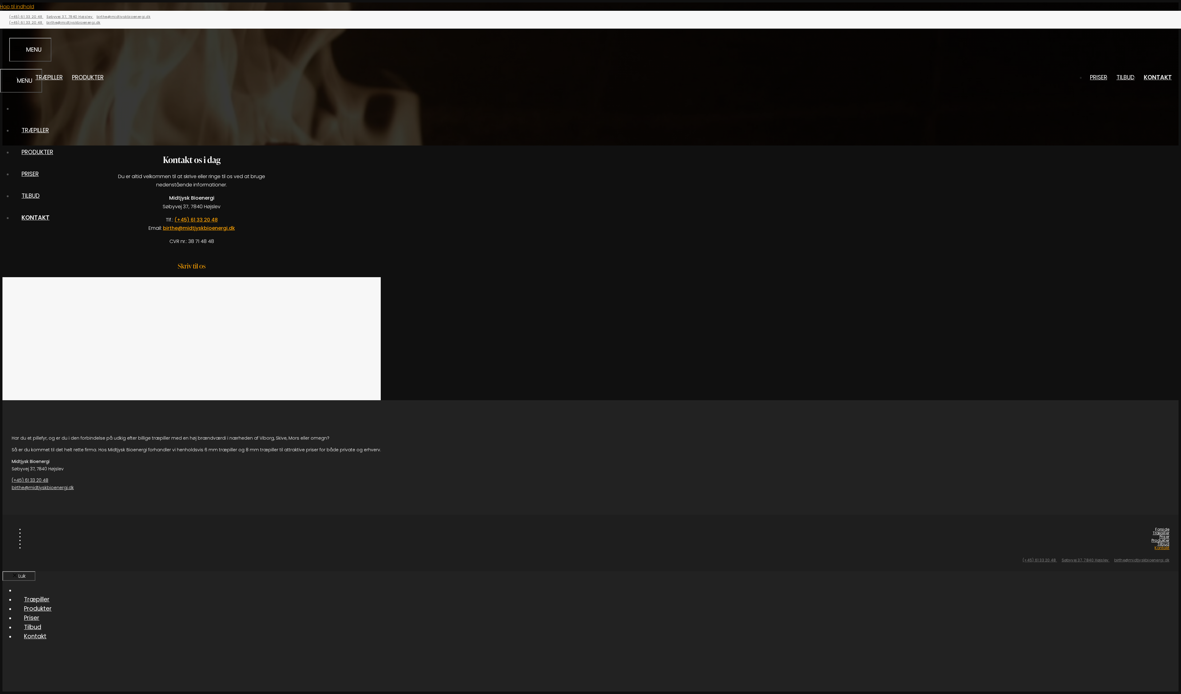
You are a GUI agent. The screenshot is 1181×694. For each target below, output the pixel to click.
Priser (1098, 77)
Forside (1162, 529)
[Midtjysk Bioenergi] (590, 58)
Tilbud (1125, 77)
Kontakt (1158, 77)
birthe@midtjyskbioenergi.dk (124, 16)
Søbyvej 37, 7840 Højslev (69, 16)
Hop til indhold (17, 6)
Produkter (88, 77)
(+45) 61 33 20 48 (26, 16)
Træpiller (49, 77)
